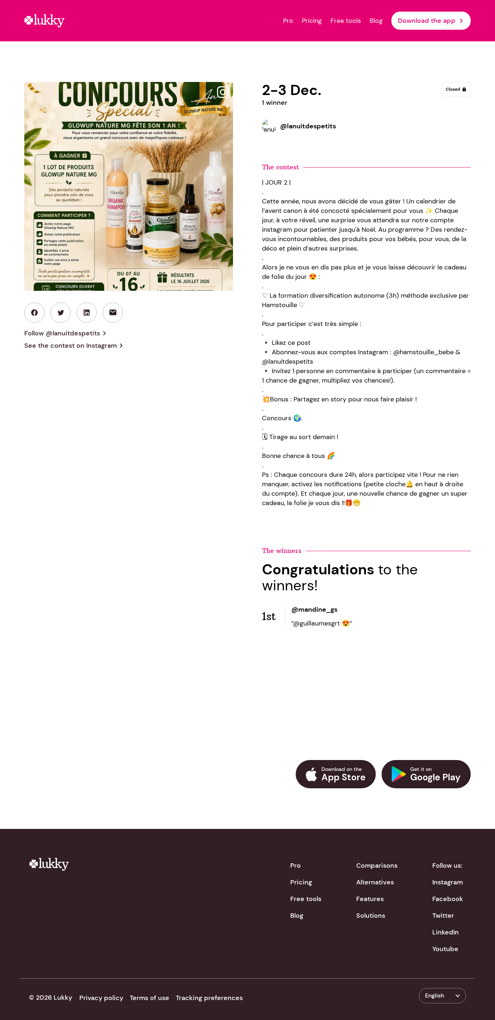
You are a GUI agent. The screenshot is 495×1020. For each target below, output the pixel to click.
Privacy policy (101, 998)
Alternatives (375, 882)
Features (370, 899)
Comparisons (377, 865)
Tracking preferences (209, 998)
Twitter (443, 915)
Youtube (445, 949)
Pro (288, 20)
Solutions (370, 915)
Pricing (312, 20)
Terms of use (149, 998)
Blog (376, 20)
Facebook (447, 899)
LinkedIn (445, 932)
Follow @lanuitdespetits (66, 333)
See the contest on (74, 345)
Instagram (447, 882)
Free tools (345, 20)
